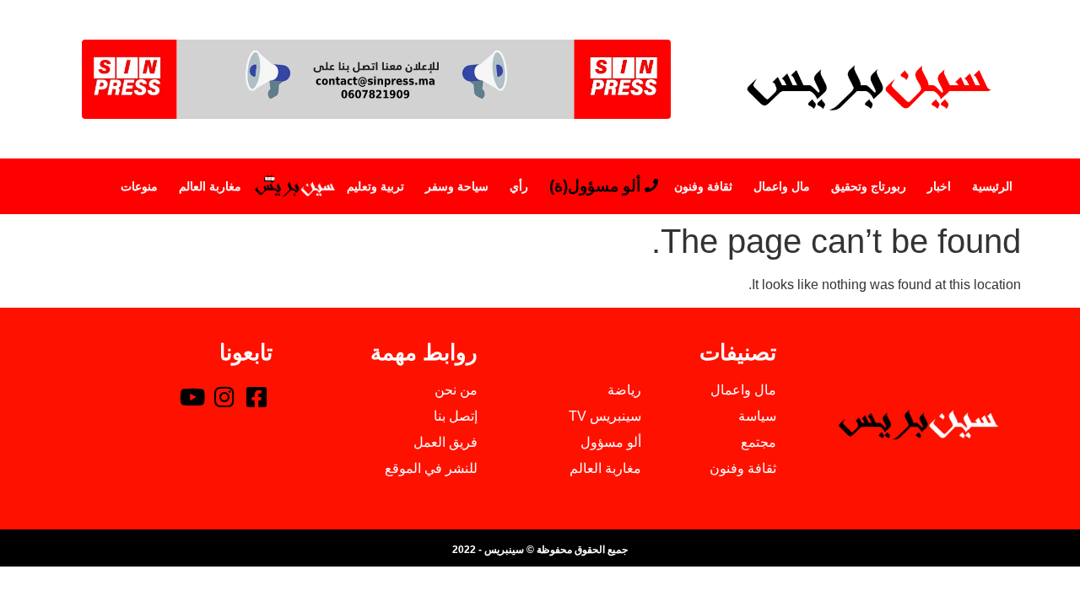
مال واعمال (781, 186)
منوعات (139, 186)
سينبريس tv (294, 186)
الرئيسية (992, 186)
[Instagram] (224, 396)
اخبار (939, 186)
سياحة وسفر (457, 186)
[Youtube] (192, 396)
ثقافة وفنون (703, 186)
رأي (519, 186)
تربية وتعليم (375, 186)
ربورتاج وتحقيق (868, 186)
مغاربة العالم (210, 186)
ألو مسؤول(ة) (594, 186)
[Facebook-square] (256, 396)
